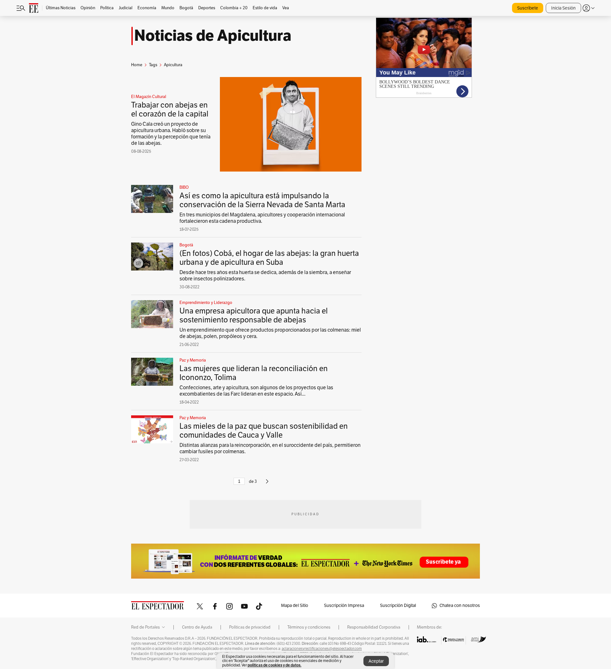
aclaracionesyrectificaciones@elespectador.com (322, 648)
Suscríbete (527, 8)
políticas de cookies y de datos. (274, 665)
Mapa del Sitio (294, 605)
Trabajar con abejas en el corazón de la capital (170, 109)
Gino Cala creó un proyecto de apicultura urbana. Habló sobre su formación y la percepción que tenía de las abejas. (170, 133)
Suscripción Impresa (344, 605)
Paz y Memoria (192, 360)
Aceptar (376, 661)
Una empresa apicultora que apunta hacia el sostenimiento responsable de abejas (253, 315)
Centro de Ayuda (197, 627)
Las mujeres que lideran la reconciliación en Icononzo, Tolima (253, 373)
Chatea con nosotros (459, 605)
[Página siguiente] (267, 484)
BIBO (184, 187)
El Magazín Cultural (148, 96)
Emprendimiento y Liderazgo (205, 302)
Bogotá (186, 245)
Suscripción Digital (398, 605)
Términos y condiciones (308, 627)
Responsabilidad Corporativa (373, 627)
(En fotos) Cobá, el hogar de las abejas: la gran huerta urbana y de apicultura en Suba (269, 258)
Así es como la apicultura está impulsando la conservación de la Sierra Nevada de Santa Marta (262, 200)
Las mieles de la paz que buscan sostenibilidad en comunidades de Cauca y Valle (263, 430)
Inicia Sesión (563, 8)
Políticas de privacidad (249, 627)
